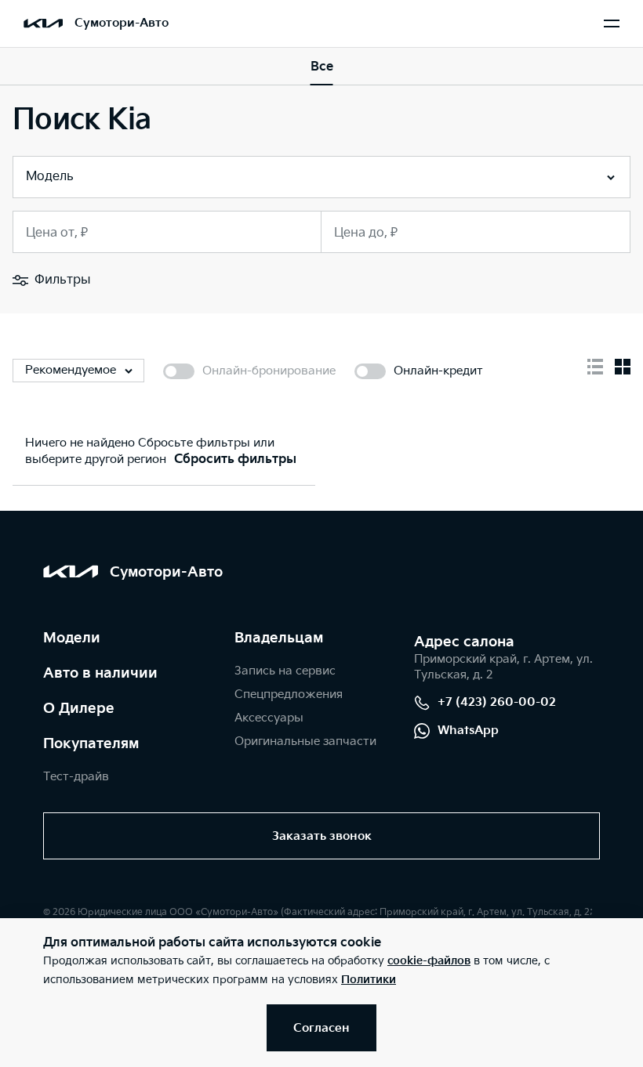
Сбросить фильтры (235, 459)
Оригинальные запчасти (305, 741)
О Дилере (78, 708)
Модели (71, 638)
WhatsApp (468, 730)
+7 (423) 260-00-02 (497, 702)
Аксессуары (268, 718)
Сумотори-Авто (121, 23)
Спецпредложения (288, 694)
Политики (368, 979)
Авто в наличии (100, 673)
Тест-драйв (76, 776)
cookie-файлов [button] (428, 961)
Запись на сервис (285, 671)
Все (322, 67)
